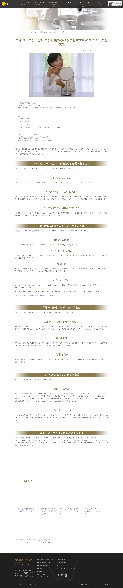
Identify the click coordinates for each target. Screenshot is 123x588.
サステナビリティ (38, 3)
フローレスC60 (41, 574)
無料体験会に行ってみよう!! (45, 560)
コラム (99, 3)
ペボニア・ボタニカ (42, 577)
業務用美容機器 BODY (43, 568)
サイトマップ (104, 584)
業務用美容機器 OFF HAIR (44, 562)
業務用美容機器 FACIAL (43, 565)
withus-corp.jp (50, 584)
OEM (69, 2)
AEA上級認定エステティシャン (26, 121)
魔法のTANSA (41, 571)
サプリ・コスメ (84, 4)
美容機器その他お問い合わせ (24, 576)
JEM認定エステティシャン (25, 124)
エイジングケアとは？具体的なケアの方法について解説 (34, 295)
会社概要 (81, 584)
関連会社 (87, 584)
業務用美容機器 (54, 4)
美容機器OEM (62, 562)
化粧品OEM (61, 560)
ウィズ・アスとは (23, 3)
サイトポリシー (95, 584)
